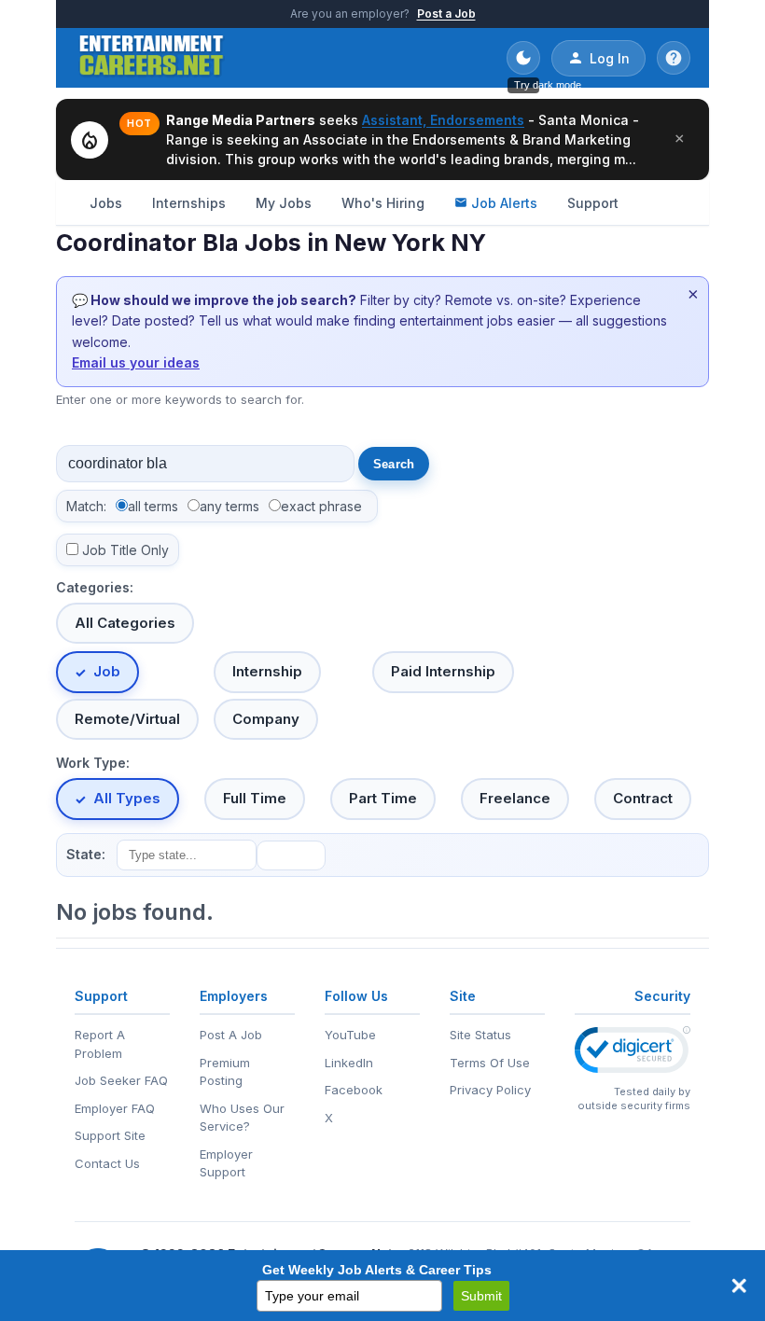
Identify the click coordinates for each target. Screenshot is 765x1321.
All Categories (125, 623)
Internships (189, 203)
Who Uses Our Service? (242, 1117)
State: (85, 854)
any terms (229, 506)
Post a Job (446, 14)
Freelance (515, 798)
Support (593, 203)
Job (106, 671)
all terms (153, 506)
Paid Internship (443, 671)
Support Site (110, 1135)
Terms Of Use (490, 1062)
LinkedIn (349, 1062)
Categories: (94, 587)
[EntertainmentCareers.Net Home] (152, 58)
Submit (481, 1295)
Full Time (254, 798)
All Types (126, 798)
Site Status (480, 1034)
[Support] (673, 58)
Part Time (383, 798)
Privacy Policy (490, 1089)
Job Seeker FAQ (121, 1080)
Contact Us (107, 1163)
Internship (267, 671)
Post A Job (231, 1034)
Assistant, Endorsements (443, 120)
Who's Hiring (382, 203)
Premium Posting (225, 1072)
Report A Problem (100, 1044)
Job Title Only (125, 550)
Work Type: (93, 763)
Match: (86, 506)
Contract (643, 798)
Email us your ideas (136, 362)
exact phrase (321, 506)
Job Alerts (504, 203)
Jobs (106, 203)
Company (265, 719)
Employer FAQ (115, 1108)
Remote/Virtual (127, 719)
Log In (610, 58)
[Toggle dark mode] (523, 58)
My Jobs (284, 203)
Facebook (353, 1089)
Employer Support (226, 1163)
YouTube (350, 1034)
